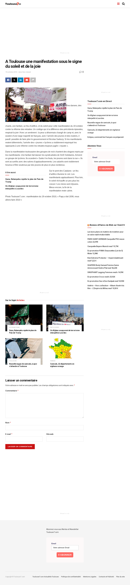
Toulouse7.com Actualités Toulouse (45, 577)
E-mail (8, 434)
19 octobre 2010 (11, 72)
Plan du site (120, 577)
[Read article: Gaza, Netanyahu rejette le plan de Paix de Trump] (24, 318)
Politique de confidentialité (71, 577)
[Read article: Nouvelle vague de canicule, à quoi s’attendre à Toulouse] (24, 351)
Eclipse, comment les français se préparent (105, 137)
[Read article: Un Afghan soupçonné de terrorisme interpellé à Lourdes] (65, 318)
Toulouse (13, 361)
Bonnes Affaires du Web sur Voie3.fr (107, 225)
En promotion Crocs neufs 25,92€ (101, 277)
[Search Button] (123, 4)
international (14, 327)
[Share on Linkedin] (20, 80)
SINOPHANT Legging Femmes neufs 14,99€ (105, 272)
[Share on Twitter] (14, 80)
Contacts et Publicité (106, 577)
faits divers (54, 327)
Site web (49, 434)
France (52, 361)
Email (95, 157)
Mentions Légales (89, 577)
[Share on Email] (27, 80)
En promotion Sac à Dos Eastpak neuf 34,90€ (105, 281)
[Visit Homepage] (13, 4)
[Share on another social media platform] (33, 80)
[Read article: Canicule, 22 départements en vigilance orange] (65, 351)
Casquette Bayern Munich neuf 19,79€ (102, 246)
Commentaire (12, 390)
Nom (8, 422)
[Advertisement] (65, 29)
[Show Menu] (118, 4)
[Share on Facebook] (8, 80)
